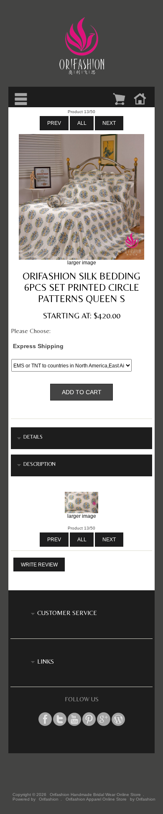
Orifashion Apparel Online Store (96, 799)
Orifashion (49, 799)
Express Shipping (38, 345)
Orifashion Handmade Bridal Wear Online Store (95, 794)
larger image (81, 516)
